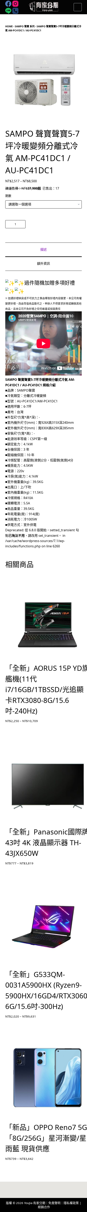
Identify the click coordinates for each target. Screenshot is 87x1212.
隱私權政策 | (72, 1203)
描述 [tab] (43, 249)
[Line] (8, 11)
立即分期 (55, 224)
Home (9, 26)
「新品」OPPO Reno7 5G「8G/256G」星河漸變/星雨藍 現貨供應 (46, 1137)
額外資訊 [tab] (43, 263)
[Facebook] (8, 4)
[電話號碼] (15, 11)
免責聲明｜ (56, 1203)
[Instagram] (15, 4)
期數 (8, 196)
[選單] (78, 7)
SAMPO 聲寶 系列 (25, 26)
